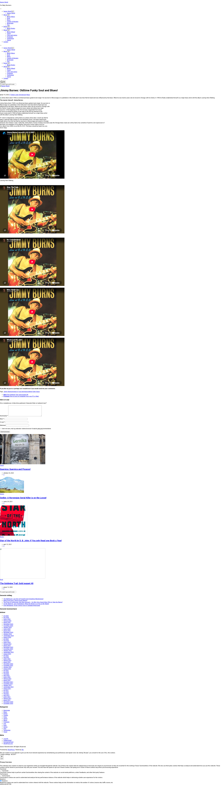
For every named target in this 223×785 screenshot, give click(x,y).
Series (2, 494)
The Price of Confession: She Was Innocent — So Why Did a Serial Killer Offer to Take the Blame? (33, 602)
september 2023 (8, 652)
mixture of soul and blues (20, 391)
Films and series (12, 35)
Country (5, 715)
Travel (9, 33)
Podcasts (10, 37)
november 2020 (8, 703)
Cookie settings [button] (5, 754)
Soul (4, 728)
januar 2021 (6, 700)
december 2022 (8, 664)
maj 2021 (6, 693)
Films (5, 717)
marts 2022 (6, 677)
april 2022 (6, 675)
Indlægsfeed (7, 740)
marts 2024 (6, 642)
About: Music (11, 16)
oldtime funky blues (34, 391)
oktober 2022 (7, 667)
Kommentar (4, 416)
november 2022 (8, 665)
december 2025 (8, 624)
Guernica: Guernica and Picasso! (15, 469)
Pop (8, 25)
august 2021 (7, 688)
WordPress (11, 750)
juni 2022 (6, 672)
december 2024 (8, 632)
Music (5, 15)
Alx (23, 750)
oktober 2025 (7, 627)
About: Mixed (11, 32)
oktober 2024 (7, 634)
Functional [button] (3, 769)
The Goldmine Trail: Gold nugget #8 (16, 583)
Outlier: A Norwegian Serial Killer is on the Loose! (23, 498)
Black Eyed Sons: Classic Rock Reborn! (15, 600)
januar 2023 (6, 662)
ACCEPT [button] (13, 754)
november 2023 (8, 649)
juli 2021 (6, 690)
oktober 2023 (7, 650)
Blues (8, 20)
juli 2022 (6, 670)
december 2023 (8, 647)
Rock (8, 18)
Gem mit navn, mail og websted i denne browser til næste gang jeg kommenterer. (26, 428)
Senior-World (4, 2)
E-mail (2, 422)
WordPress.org (8, 743)
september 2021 (8, 687)
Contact (5, 42)
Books (5, 26)
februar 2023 (7, 660)
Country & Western (12, 21)
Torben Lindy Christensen (18, 95)
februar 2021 (7, 698)
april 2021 (6, 695)
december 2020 (8, 702)
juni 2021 (6, 692)
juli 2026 (6, 616)
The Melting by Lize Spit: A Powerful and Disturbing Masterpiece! (23, 599)
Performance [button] (4, 774)
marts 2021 (6, 697)
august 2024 (7, 637)
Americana (10, 23)
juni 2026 (6, 617)
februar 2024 (7, 644)
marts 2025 (6, 629)
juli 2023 (6, 655)
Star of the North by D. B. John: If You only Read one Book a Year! (31, 540)
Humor (9, 40)
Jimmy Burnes (8, 391)
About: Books (11, 28)
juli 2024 (6, 639)
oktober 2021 (7, 685)
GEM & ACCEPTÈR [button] (5, 784)
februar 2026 (7, 621)
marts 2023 (6, 659)
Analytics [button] (3, 779)
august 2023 (7, 654)
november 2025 (8, 626)
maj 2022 (6, 674)
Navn (2, 419)
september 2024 (8, 636)
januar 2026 (6, 622)
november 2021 (8, 683)
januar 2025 (6, 631)
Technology (10, 38)
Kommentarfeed (8, 742)
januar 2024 (6, 645)
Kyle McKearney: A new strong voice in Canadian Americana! (21, 605)
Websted (3, 425)
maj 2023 (6, 657)
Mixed (5, 30)
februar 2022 (7, 679)
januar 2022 (6, 680)
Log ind (5, 738)
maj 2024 (6, 640)
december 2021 (8, 682)
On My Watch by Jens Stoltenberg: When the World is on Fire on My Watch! (26, 604)
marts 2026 (6, 619)
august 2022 (7, 669)
